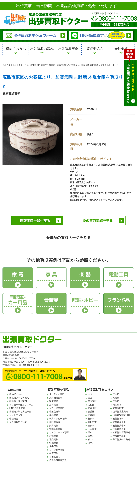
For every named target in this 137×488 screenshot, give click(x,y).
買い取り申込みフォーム (21, 404)
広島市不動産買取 (58, 460)
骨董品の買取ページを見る (68, 237)
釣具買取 (53, 425)
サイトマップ (15, 415)
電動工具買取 (55, 429)
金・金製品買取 (56, 450)
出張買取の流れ (42, 48)
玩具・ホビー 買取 (58, 418)
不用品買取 (54, 457)
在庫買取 (53, 453)
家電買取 (53, 401)
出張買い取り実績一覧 (20, 411)
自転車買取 (54, 422)
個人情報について (18, 422)
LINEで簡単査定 (17, 408)
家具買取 (53, 404)
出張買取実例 (68, 48)
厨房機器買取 (55, 397)
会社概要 (121, 48)
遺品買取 (53, 439)
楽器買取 (53, 415)
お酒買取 (53, 436)
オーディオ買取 (56, 394)
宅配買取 (53, 443)
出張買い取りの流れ (19, 397)
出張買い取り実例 (18, 401)
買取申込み (94, 48)
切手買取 (53, 446)
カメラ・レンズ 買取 (59, 432)
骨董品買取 (54, 411)
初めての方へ (16, 48)
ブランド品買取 (56, 408)
